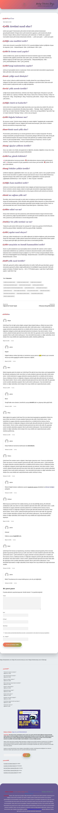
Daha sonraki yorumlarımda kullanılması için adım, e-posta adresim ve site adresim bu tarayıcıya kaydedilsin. (27, 632)
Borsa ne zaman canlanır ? (9, 679)
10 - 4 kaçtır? (6, 636)
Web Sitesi (5, 625)
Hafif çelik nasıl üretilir (44, 290)
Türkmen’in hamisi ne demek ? (10, 672)
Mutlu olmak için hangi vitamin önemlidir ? (12, 683)
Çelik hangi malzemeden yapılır (10, 285)
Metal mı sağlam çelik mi (9, 296)
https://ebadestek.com (6, 659)
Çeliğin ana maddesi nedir (9, 282)
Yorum (4, 595)
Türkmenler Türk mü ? (8, 704)
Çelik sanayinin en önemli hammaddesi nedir (13, 287)
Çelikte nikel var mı (8, 290)
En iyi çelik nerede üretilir (33, 290)
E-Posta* (5, 619)
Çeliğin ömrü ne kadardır (36, 282)
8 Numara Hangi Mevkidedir (47, 306)
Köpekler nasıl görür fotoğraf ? (10, 697)
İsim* (4, 612)
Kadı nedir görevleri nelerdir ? (10, 675)
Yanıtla (12, 340)
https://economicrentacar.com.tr (20, 659)
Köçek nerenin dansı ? (8, 693)
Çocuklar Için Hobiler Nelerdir (10, 763)
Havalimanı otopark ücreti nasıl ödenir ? (12, 701)
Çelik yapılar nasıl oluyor (41, 287)
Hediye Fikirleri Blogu (45, 3)
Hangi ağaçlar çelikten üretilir (23, 293)
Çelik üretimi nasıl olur (29, 287)
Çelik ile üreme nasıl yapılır (24, 285)
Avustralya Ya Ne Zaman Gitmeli (10, 772)
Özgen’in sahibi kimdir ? (9, 686)
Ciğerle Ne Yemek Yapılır (10, 306)
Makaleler (9, 278)
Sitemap (44, 659)
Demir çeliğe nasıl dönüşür (19, 290)
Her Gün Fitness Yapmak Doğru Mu (11, 768)
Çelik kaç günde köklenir (38, 285)
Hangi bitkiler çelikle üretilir (37, 293)
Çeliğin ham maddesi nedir (22, 282)
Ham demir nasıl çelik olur (9, 293)
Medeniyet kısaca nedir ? (9, 690)
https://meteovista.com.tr (35, 659)
